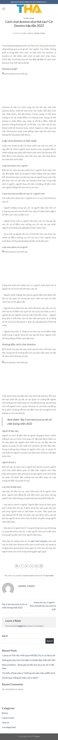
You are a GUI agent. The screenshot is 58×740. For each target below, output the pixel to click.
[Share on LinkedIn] (41, 566)
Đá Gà (5, 713)
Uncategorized (9, 727)
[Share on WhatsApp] (17, 566)
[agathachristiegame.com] (29, 8)
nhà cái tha (38, 59)
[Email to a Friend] (31, 566)
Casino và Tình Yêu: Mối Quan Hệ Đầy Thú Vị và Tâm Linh (28, 655)
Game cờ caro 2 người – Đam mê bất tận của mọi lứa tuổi (43, 606)
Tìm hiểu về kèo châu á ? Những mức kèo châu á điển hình (28, 673)
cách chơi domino (38, 541)
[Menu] (3, 8)
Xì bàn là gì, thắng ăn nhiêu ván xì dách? (20, 677)
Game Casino (28, 18)
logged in (21, 625)
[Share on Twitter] (26, 566)
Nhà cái (5, 722)
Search (5, 636)
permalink (50, 575)
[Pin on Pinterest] (36, 566)
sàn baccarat (34, 419)
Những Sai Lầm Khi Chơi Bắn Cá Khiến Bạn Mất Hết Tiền (28, 660)
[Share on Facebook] (21, 566)
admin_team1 (39, 33)
